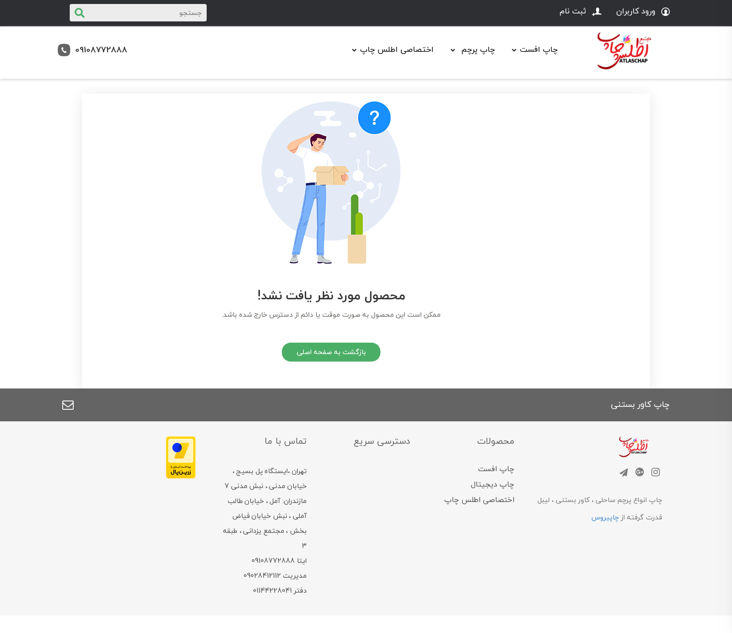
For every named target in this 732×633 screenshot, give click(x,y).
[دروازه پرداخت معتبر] (181, 456)
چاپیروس (605, 517)
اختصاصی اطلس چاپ (397, 49)
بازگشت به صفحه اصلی (331, 352)
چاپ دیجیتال (492, 484)
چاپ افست (496, 468)
